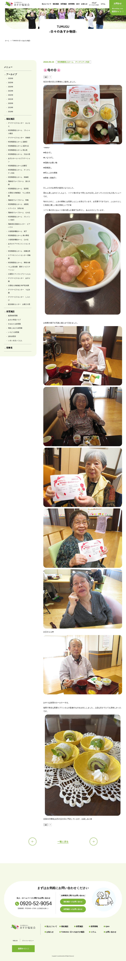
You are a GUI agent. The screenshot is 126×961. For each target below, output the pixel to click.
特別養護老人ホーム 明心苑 (17, 150)
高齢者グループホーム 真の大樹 (19, 182)
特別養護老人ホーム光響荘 (17, 166)
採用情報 (71, 4)
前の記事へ (32, 841)
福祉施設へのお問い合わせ (72, 901)
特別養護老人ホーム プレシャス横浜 (19, 131)
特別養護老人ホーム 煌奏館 (18, 177)
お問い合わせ (111, 932)
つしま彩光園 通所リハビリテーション (19, 268)
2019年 (10, 107)
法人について (46, 4)
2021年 (10, 99)
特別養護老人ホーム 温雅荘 (17, 142)
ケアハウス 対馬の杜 (16, 208)
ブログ (94, 4)
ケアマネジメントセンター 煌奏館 (19, 256)
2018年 (10, 111)
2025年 (10, 82)
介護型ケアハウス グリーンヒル (19, 274)
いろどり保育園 (13, 332)
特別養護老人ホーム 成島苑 (18, 204)
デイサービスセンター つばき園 (19, 291)
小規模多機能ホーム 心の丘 (18, 239)
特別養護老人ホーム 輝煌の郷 (19, 262)
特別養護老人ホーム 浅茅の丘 (18, 146)
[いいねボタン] (45, 77)
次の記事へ (93, 841)
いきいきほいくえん (15, 340)
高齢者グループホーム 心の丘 (19, 212)
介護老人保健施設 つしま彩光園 (19, 194)
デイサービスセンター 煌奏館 (19, 137)
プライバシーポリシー (28, 940)
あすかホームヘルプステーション (19, 160)
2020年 (10, 103)
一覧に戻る (63, 841)
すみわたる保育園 (14, 324)
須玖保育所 (12, 336)
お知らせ (84, 4)
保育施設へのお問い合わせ (72, 909)
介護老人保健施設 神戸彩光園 (18, 285)
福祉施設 (56, 4)
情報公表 (15, 940)
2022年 (10, 95)
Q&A (78, 4)
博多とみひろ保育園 (15, 328)
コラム (103, 4)
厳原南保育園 (13, 315)
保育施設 (64, 4)
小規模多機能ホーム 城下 (17, 231)
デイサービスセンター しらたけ (19, 298)
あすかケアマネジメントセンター (19, 245)
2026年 (10, 78)
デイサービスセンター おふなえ (19, 124)
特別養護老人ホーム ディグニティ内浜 (19, 171)
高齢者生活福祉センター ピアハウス (19, 225)
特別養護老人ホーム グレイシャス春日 (19, 218)
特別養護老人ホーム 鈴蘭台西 (19, 251)
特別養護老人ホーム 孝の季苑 (18, 235)
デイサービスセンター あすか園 (19, 279)
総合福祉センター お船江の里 (19, 304)
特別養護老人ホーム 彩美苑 (18, 188)
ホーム (7, 40)
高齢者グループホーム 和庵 (18, 200)
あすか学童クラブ (14, 320)
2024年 (10, 87)
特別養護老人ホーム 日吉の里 (19, 154)
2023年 (10, 91)
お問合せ (118, 3)
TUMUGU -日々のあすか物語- (73, 932)
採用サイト (117, 10)
